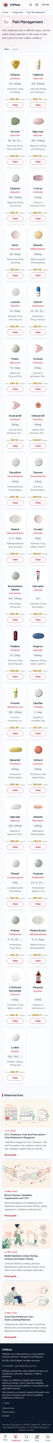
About (15, 49)
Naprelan (15, 816)
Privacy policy (8, 1412)
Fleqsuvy (38, 987)
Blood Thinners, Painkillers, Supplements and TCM (18, 1197)
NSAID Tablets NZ (32, 1424)
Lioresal (15, 301)
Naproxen (38, 135)
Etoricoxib (15, 135)
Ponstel (15, 703)
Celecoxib (38, 78)
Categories (17, 12)
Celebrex (38, 74)
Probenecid (15, 764)
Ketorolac (38, 533)
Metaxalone (37, 820)
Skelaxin (38, 816)
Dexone (37, 472)
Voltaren (15, 74)
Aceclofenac (15, 593)
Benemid (15, 759)
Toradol (37, 529)
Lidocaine (38, 590)
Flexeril (15, 873)
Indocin (38, 301)
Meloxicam (15, 362)
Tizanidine (38, 707)
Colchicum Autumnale (15, 989)
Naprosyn (37, 131)
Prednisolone (38, 877)
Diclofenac (15, 78)
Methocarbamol (38, 249)
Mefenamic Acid (15, 707)
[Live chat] (36, 4)
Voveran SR (15, 415)
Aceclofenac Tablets (15, 587)
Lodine (15, 1047)
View (15, 105)
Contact (5, 1416)
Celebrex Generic (26, 1430)
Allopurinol (15, 192)
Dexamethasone (15, 476)
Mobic (15, 358)
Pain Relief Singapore (39, 1427)
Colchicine (38, 192)
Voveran (38, 358)
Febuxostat (15, 249)
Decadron (15, 472)
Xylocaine (37, 586)
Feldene (15, 646)
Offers (6, 49)
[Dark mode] (30, 4)
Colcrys (37, 188)
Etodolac (15, 1051)
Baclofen (15, 306)
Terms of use (8, 1408)
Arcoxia (15, 131)
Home (5, 12)
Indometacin (38, 306)
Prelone (15, 930)
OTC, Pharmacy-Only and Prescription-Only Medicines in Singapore (25, 1136)
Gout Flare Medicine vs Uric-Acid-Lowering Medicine (19, 1318)
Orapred (38, 873)
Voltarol (37, 759)
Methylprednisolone (16, 533)
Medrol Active (38, 930)
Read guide (11, 1154)
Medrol (15, 529)
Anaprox (38, 646)
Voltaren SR (37, 415)
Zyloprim (15, 188)
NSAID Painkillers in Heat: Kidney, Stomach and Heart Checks (21, 1257)
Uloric (15, 245)
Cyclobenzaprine (15, 877)
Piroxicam (15, 650)
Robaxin (38, 245)
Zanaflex (38, 703)
